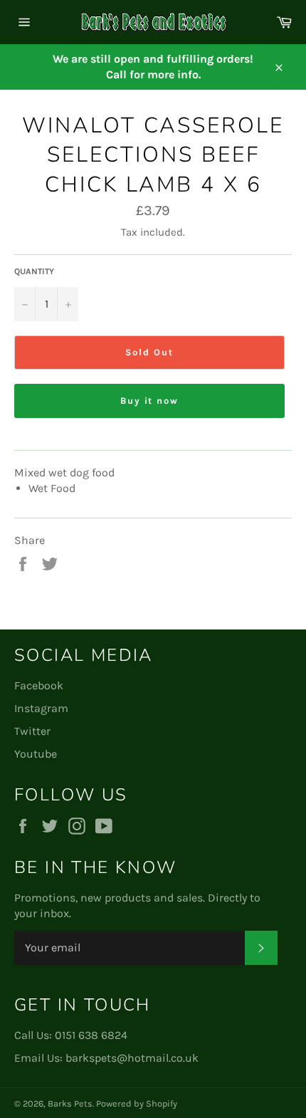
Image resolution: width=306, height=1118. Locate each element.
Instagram (41, 708)
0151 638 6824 (91, 1035)
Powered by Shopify (136, 1103)
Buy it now (149, 400)
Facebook (38, 685)
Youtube (35, 754)
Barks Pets (70, 1103)
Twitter (32, 731)
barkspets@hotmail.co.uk (132, 1058)
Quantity (34, 271)
